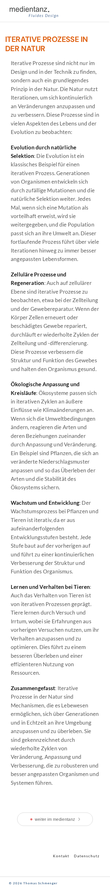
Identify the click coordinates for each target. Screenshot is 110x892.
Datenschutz (87, 856)
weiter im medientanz (55, 819)
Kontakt (61, 856)
